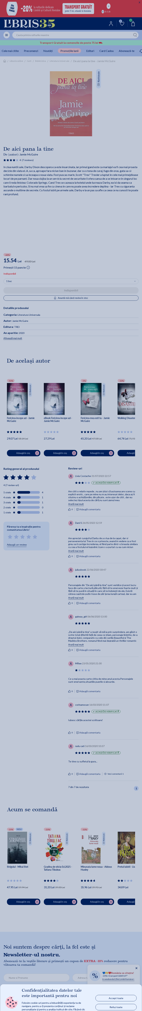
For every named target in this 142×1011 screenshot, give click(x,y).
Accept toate (116, 997)
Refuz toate (116, 1006)
